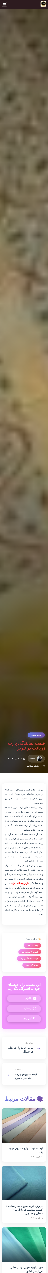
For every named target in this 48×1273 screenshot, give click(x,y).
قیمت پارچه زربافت (30, 952)
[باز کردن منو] (4, 4)
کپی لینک (27, 1018)
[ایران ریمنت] (43, 4)
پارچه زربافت (32, 945)
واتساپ (27, 1008)
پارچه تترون (36, 735)
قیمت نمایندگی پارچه (29, 958)
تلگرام (28, 998)
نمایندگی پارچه (32, 965)
